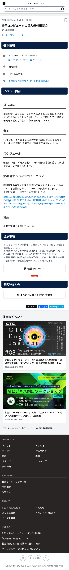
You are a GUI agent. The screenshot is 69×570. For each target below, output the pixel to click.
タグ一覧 (6, 466)
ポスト (33, 306)
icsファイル (38, 59)
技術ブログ (41, 451)
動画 (4, 456)
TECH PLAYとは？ (11, 507)
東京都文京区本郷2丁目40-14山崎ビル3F (29, 80)
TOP (4, 428)
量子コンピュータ (14, 35)
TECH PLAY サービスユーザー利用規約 (21, 533)
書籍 (37, 456)
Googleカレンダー (20, 59)
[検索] (62, 9)
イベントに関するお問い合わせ (36, 294)
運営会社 (6, 492)
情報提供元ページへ (34, 268)
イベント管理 (8, 517)
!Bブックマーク (56, 306)
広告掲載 (6, 487)
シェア (44, 306)
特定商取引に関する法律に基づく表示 (21, 543)
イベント (14, 428)
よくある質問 (8, 512)
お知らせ (39, 507)
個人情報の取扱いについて (15, 538)
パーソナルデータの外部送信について (21, 548)
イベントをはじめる (45, 512)
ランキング (41, 461)
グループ (6, 461)
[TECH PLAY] (36, 3)
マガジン (6, 451)
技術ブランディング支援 (14, 481)
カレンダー (41, 446)
